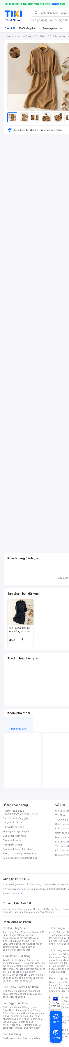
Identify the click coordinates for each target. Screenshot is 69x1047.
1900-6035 (18, 810)
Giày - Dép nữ (58, 978)
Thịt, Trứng (19, 960)
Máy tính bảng (17, 996)
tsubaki (50, 912)
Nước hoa (15, 1024)
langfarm (19, 912)
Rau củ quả (14, 963)
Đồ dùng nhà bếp (12, 1038)
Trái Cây (7, 960)
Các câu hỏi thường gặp (15, 818)
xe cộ (53, 20)
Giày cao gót (56, 982)
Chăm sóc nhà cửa (23, 980)
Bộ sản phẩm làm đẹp (22, 1026)
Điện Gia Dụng (12, 1034)
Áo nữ (52, 932)
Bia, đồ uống (14, 971)
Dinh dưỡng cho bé (19, 941)
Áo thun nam (55, 954)
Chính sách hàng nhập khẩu (17, 849)
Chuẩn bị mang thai (19, 949)
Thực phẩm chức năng (20, 1010)
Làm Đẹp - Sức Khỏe (16, 1003)
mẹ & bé (64, 20)
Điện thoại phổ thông (20, 994)
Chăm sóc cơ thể (19, 1013)
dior (15, 909)
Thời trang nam (59, 950)
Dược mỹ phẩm (32, 1027)
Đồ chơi (36, 932)
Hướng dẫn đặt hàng (13, 827)
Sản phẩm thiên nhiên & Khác (21, 1017)
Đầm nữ (61, 932)
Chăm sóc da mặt (12, 1007)
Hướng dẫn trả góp (13, 844)
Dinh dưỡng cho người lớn (22, 943)
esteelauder (25, 909)
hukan (28, 912)
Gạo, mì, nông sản (19, 968)
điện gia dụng (39, 20)
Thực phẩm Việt (30, 963)
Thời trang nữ (57, 928)
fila (43, 912)
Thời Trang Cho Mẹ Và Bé (16, 932)
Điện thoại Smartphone (15, 991)
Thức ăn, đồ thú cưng (20, 977)
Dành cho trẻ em (18, 974)
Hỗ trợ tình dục (29, 1024)
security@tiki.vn (29, 858)
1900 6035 (17, 893)
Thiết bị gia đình (31, 1038)
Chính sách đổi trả (12, 840)
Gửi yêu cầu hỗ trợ (12, 822)
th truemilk (39, 909)
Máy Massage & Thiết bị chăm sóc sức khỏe (24, 1014)
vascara (7, 909)
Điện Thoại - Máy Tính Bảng (21, 986)
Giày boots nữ (61, 988)
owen (59, 909)
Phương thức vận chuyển (16, 831)
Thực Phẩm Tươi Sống (17, 956)
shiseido (7, 912)
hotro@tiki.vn (30, 853)
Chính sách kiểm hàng (14, 835)
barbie (50, 909)
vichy (36, 912)
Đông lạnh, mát (25, 966)
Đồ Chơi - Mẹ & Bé (14, 928)
